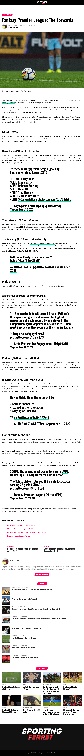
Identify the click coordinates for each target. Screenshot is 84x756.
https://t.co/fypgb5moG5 (28, 333)
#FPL (65, 471)
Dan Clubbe (14, 27)
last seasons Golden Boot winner (42, 243)
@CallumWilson (27, 199)
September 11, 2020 (58, 423)
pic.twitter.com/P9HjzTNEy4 (27, 488)
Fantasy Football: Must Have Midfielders (21, 525)
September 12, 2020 (22, 498)
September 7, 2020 (21, 209)
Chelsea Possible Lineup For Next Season (22, 529)
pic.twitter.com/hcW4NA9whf (31, 417)
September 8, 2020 (22, 347)
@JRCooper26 (34, 324)
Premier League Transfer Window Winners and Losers (26, 532)
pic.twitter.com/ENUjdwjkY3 (27, 337)
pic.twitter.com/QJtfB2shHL (54, 199)
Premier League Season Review (19, 536)
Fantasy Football (8, 103)
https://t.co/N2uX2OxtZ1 (25, 260)
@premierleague (38, 169)
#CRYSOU (36, 484)
